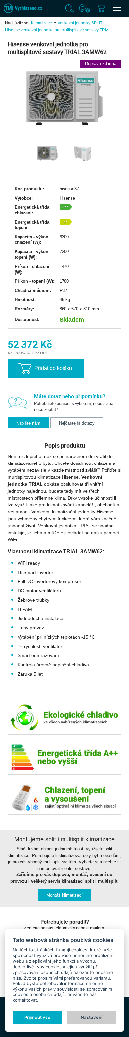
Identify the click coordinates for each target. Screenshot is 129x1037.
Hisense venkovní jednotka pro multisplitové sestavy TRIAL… (60, 30)
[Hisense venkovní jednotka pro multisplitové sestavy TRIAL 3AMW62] (64, 96)
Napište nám (28, 423)
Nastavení (91, 1017)
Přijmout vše (37, 1017)
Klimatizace (41, 23)
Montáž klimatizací (64, 895)
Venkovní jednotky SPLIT (80, 23)
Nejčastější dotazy (77, 423)
